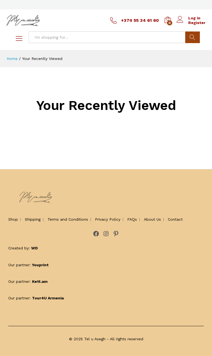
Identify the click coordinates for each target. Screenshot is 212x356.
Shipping (33, 219)
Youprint (40, 265)
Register (196, 22)
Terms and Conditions (67, 219)
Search (192, 37)
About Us (152, 219)
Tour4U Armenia (48, 298)
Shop (13, 219)
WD (34, 248)
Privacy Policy (107, 219)
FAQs (132, 219)
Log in (194, 18)
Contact (175, 219)
